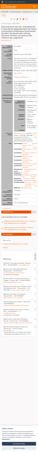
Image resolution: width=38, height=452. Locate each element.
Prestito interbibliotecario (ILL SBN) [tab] (15, 244)
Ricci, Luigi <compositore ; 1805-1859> (28, 184)
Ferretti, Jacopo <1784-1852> (26, 145)
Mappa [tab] (5, 247)
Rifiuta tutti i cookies (19, 448)
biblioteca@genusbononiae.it (12, 282)
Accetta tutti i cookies (19, 443)
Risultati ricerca (27, 12)
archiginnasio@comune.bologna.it (13, 273)
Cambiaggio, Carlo (26, 175)
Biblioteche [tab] (7, 240)
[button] (14, 19)
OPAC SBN (4, 12)
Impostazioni (6, 439)
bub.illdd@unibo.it (24, 265)
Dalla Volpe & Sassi (26, 188)
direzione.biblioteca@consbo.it (20, 290)
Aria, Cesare (24, 173)
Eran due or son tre (20, 133)
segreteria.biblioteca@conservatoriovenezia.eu (17, 323)
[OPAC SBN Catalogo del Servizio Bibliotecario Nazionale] (3, 6)
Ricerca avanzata (15, 12)
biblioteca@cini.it (8, 330)
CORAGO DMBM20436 (21, 77)
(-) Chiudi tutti (6, 208)
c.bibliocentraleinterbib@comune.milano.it (16, 305)
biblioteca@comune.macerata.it (13, 298)
